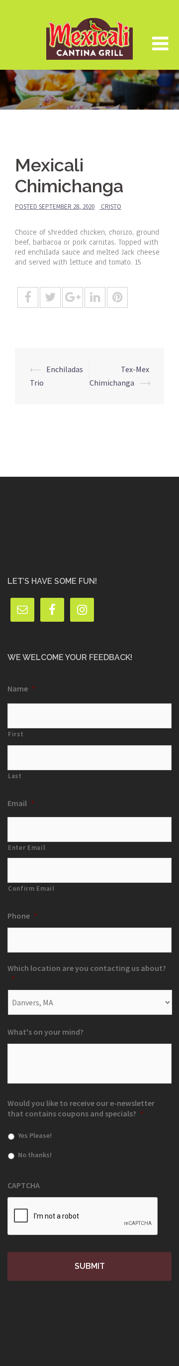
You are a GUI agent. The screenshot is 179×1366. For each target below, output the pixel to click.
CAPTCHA (23, 1185)
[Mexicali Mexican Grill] (89, 34)
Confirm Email (31, 888)
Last (15, 776)
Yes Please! (35, 1135)
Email (20, 803)
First (15, 734)
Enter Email (26, 847)
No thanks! (35, 1154)
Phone (22, 916)
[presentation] (83, 1216)
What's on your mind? (45, 1032)
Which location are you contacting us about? (86, 973)
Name (21, 688)
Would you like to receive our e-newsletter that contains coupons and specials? (81, 1108)
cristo (111, 206)
